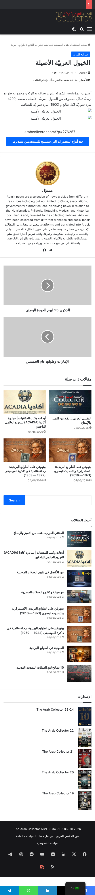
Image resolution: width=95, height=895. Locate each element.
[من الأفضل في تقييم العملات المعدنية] (79, 578)
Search (14, 500)
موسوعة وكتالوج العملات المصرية (42, 592)
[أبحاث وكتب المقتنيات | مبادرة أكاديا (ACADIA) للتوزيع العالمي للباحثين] (25, 402)
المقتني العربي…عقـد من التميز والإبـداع (38, 533)
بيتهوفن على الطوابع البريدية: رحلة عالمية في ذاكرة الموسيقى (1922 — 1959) (25, 471)
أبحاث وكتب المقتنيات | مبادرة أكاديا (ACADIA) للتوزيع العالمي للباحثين (25, 422)
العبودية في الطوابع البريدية (46, 648)
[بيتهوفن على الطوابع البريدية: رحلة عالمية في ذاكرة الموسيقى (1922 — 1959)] (25, 450)
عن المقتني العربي (67, 836)
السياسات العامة (26, 836)
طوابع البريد (18, 44)
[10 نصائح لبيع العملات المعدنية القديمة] (79, 673)
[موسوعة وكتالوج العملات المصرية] (79, 596)
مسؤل (47, 190)
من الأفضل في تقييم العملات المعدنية (40, 572)
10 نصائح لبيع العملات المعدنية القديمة (40, 667)
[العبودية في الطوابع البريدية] (79, 654)
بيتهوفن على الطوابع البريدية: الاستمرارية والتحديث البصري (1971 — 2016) (72, 471)
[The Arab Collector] (74, 16)
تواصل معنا (46, 836)
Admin (83, 73)
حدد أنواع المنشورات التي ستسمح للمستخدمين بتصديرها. (48, 141)
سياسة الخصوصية (47, 843)
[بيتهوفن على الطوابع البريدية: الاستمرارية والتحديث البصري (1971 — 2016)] (70, 450)
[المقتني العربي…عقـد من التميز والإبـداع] (70, 402)
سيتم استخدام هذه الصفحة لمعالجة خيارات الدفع (58, 44)
